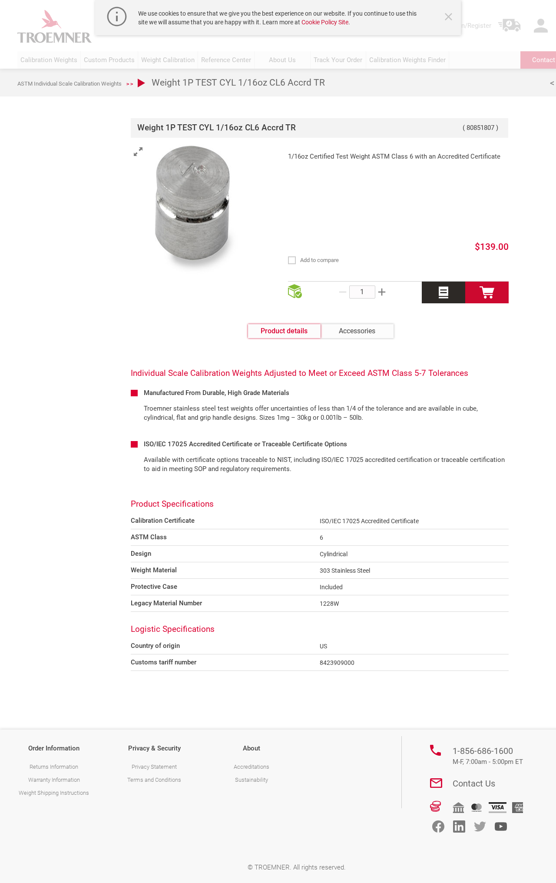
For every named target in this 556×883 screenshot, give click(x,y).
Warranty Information (54, 780)
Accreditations (251, 766)
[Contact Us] (436, 783)
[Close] (450, 18)
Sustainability (251, 780)
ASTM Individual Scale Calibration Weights (69, 83)
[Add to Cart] (487, 292)
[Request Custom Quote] (443, 292)
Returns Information (54, 766)
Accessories (357, 331)
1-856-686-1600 (488, 756)
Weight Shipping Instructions (54, 793)
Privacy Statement (154, 766)
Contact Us (474, 783)
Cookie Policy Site (324, 22)
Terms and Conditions (154, 780)
